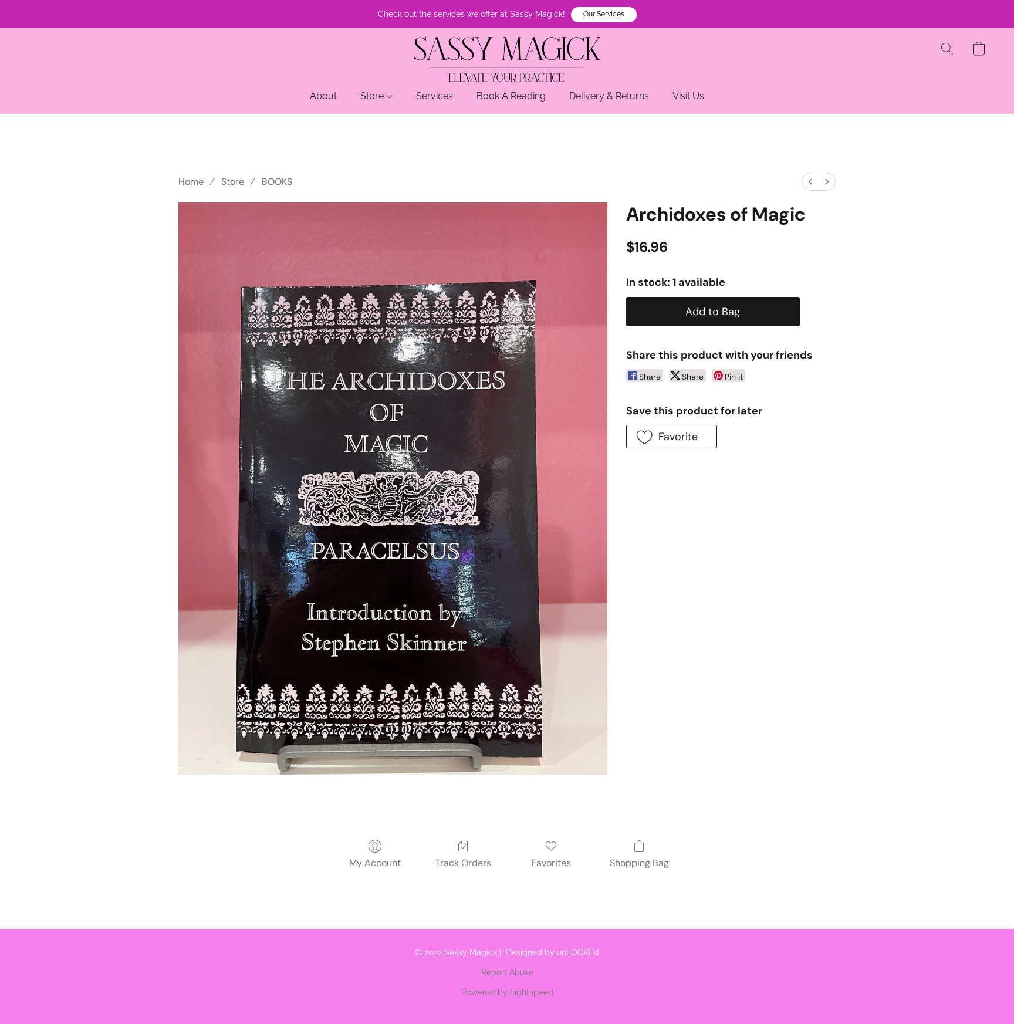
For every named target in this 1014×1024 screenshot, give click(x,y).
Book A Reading (511, 96)
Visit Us (688, 96)
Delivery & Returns (609, 96)
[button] (604, 14)
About (323, 96)
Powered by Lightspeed (507, 992)
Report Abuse (507, 972)
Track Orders (463, 863)
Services (434, 96)
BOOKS (277, 181)
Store (373, 96)
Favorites (551, 863)
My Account (375, 863)
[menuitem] (810, 181)
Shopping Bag (639, 863)
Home (191, 181)
